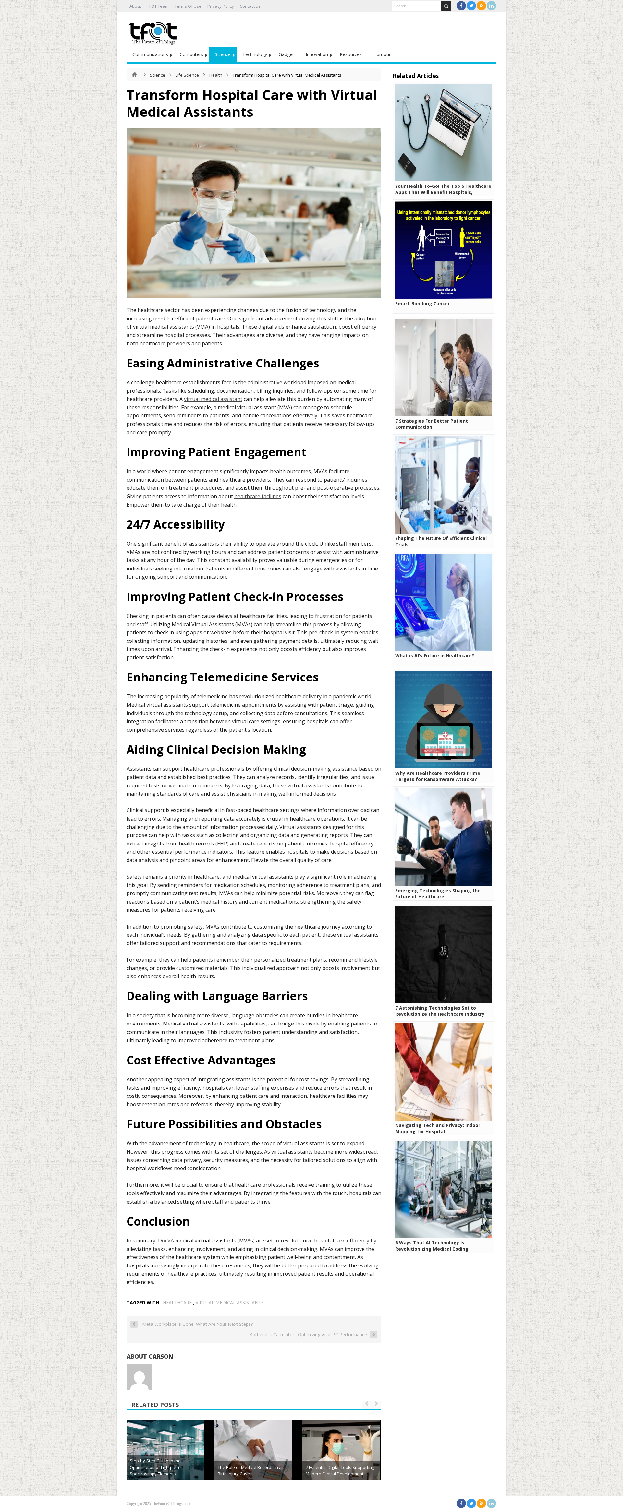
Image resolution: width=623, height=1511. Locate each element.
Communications (150, 54)
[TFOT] (154, 31)
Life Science (187, 75)
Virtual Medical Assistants (230, 1303)
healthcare (177, 1303)
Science (223, 54)
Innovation (317, 54)
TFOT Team (158, 6)
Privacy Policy (220, 6)
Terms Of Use (188, 6)
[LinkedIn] (491, 5)
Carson (161, 1356)
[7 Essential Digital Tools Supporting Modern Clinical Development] (341, 1458)
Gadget (286, 54)
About (135, 6)
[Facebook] (461, 5)
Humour (382, 54)
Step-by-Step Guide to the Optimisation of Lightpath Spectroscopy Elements (155, 1467)
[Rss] (481, 5)
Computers (191, 54)
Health (215, 75)
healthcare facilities (257, 496)
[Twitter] (471, 5)
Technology (254, 54)
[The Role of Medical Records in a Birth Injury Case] (253, 1458)
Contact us (250, 6)
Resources (351, 54)
